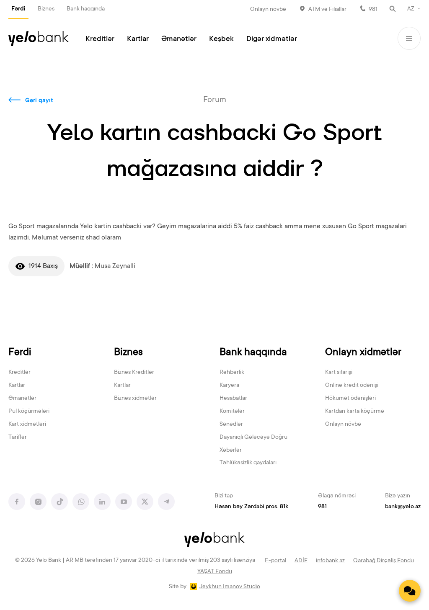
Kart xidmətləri (27, 424)
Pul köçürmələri (28, 411)
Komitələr (232, 411)
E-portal (275, 561)
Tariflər (17, 437)
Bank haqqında (86, 9)
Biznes (46, 9)
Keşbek (221, 39)
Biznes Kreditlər (134, 372)
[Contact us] (410, 591)
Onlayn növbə (268, 9)
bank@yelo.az (403, 507)
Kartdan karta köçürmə (354, 411)
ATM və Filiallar (327, 9)
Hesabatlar (233, 398)
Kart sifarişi (338, 372)
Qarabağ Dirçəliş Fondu (383, 561)
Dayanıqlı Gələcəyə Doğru (253, 437)
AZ (410, 9)
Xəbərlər (231, 450)
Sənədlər (231, 424)
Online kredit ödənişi (351, 385)
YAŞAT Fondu (214, 572)
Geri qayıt (39, 101)
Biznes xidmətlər (135, 398)
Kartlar (138, 39)
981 (373, 9)
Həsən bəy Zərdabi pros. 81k (251, 507)
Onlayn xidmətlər (363, 352)
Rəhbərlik (232, 372)
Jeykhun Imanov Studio (229, 587)
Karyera (229, 385)
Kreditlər (99, 39)
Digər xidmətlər (271, 39)
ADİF (301, 561)
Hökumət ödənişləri (350, 398)
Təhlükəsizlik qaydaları (248, 463)
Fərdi (18, 9)
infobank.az (330, 561)
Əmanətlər (178, 39)
